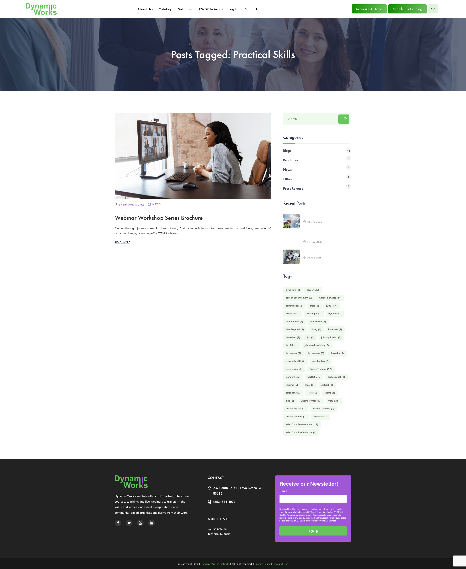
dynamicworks (133, 204)
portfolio (314, 377)
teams (330, 392)
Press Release (293, 188)
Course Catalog (217, 529)
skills (309, 385)
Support (251, 9)
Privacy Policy (262, 564)
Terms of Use (280, 564)
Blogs (287, 150)
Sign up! (313, 531)
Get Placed (318, 321)
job (310, 337)
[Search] (343, 119)
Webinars (320, 416)
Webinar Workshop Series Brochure (159, 218)
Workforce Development (302, 424)
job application (331, 337)
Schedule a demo (369, 9)
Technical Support (219, 534)
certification (294, 305)
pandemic (293, 377)
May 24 (156, 204)
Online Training (320, 369)
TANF (312, 392)
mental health (295, 361)
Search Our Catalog (407, 9)
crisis (314, 305)
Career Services (330, 297)
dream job (314, 313)
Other (287, 179)
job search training (317, 345)
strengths (293, 392)
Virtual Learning (323, 408)
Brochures (290, 160)
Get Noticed (294, 321)
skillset (327, 385)
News (287, 169)
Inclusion (335, 329)
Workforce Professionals (301, 432)
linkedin (337, 353)
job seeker (293, 353)
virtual (333, 400)
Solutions (185, 9)
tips (290, 400)
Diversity (293, 313)
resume (292, 385)
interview (293, 337)
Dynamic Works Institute (215, 564)
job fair (292, 345)
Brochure (293, 290)
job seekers (316, 353)
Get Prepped (295, 329)
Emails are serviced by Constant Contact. (317, 520)
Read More (122, 242)
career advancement (299, 297)
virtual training (296, 416)
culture (332, 305)
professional (336, 377)
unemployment (311, 400)
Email (283, 491)
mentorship (320, 361)
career (313, 290)
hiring (316, 329)
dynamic (334, 313)
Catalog (165, 9)
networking (294, 369)
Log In (233, 9)
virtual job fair (295, 408)
